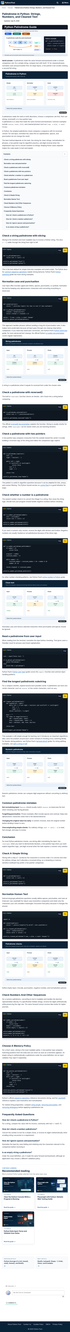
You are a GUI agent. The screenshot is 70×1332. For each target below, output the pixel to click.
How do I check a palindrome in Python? (20, 215)
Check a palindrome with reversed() (16, 167)
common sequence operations (16, 272)
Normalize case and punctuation (15, 163)
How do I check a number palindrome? (19, 219)
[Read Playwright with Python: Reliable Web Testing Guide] (52, 1184)
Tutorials (10, 8)
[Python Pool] (8, 2)
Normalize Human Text (12, 199)
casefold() (61, 1098)
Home (4, 8)
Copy (59, 250)
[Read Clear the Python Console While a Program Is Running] (18, 1184)
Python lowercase (60, 331)
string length (36, 1105)
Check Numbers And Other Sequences (17, 203)
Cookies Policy (38, 1324)
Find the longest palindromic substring (17, 183)
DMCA (48, 1324)
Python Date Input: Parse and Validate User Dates (15, 1232)
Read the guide (9, 1207)
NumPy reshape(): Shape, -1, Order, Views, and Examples (50, 1262)
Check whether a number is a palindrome (18, 175)
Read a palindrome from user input (16, 179)
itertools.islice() (41, 741)
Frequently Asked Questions (14, 211)
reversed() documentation (20, 424)
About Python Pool (14, 1324)
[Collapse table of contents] (65, 154)
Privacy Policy (57, 1324)
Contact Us (27, 1324)
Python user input (19, 672)
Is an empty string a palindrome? (17, 227)
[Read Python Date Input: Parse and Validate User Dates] (18, 1219)
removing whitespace (10, 1107)
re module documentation (54, 333)
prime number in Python (51, 577)
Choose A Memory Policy (13, 207)
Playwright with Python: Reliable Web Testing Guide (50, 1198)
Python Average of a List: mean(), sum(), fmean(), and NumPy (16, 1262)
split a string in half (20, 744)
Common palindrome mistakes (14, 187)
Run (65, 250)
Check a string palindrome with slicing (17, 159)
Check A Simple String (12, 195)
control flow (44, 485)
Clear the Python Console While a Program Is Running (17, 1198)
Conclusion (8, 191)
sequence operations (22, 1098)
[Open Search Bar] (57, 2)
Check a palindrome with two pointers (17, 171)
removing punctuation (49, 1105)
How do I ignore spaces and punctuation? (20, 223)
